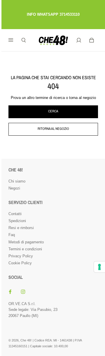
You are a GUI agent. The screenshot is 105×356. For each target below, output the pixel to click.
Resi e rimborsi (21, 228)
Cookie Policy (20, 263)
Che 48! (26, 340)
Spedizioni (17, 221)
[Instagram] (23, 291)
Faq (11, 235)
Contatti (15, 214)
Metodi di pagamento (26, 242)
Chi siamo (16, 181)
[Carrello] (91, 40)
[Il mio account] (78, 40)
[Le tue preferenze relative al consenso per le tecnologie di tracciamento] (99, 266)
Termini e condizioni (25, 249)
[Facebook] (10, 291)
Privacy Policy (20, 256)
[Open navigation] (14, 40)
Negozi (14, 188)
